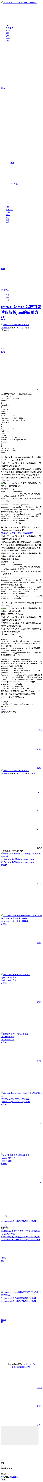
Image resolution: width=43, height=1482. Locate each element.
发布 (3, 88)
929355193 (5, 328)
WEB (8, 30)
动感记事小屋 (29, 1364)
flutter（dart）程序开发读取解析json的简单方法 (21, 312)
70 (38, 792)
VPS (7, 25)
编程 (8, 33)
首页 (8, 295)
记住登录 (7, 1477)
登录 (3, 1480)
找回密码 (15, 1477)
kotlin (8, 41)
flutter (8, 38)
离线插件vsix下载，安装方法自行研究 (17, 533)
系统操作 (9, 28)
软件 (8, 36)
